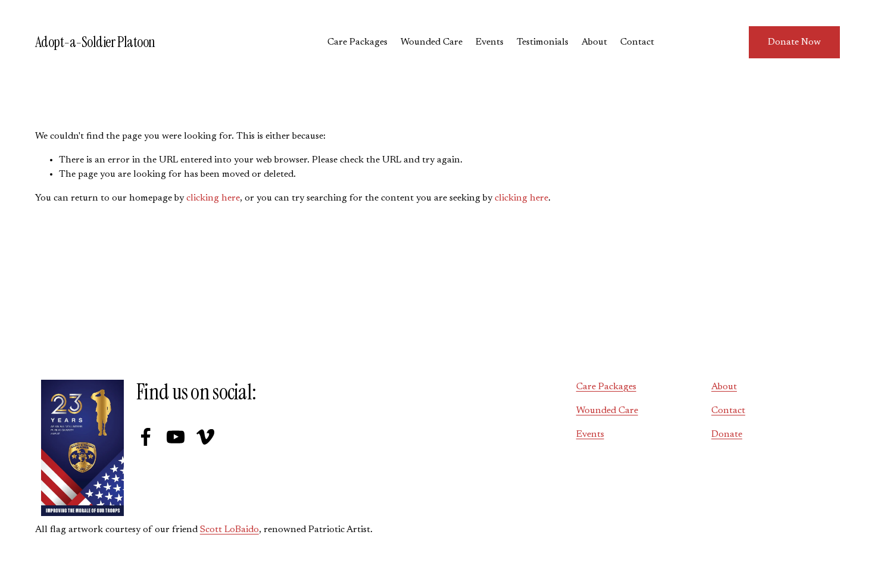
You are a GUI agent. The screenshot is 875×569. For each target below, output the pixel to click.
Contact (637, 42)
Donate (726, 434)
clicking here (213, 198)
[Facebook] (145, 436)
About (594, 42)
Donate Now (794, 42)
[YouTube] (175, 436)
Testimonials (542, 42)
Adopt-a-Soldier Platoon (95, 42)
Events (490, 42)
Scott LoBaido (229, 529)
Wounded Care (431, 42)
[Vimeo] (205, 436)
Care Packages (357, 42)
